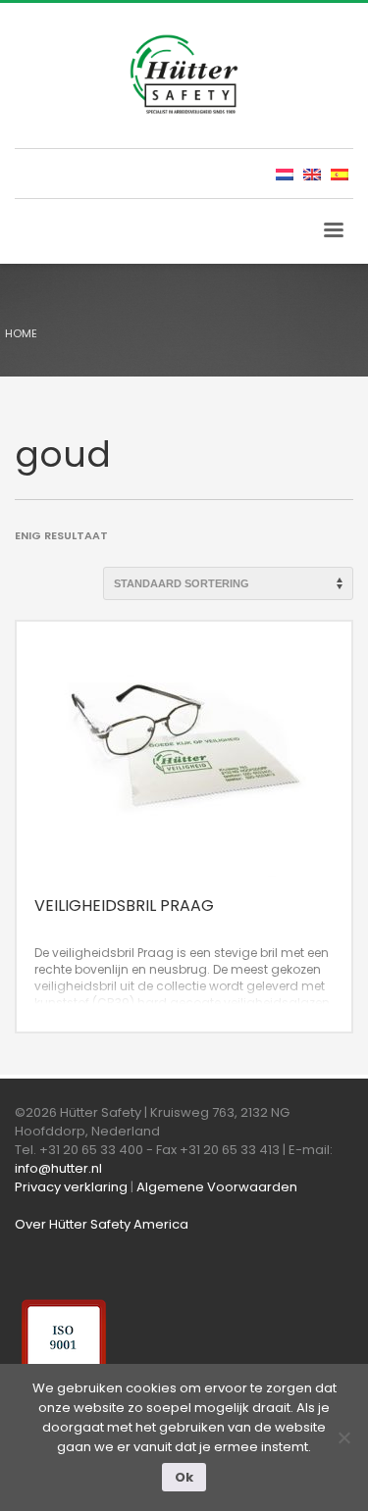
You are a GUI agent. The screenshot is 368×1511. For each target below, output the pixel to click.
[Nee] (343, 1437)
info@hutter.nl (58, 1168)
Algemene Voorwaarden (216, 1187)
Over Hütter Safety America (101, 1224)
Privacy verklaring (71, 1187)
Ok (184, 1477)
